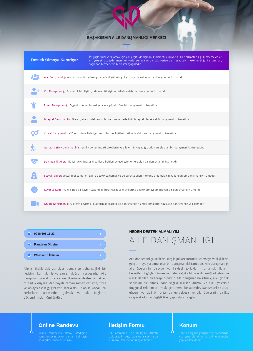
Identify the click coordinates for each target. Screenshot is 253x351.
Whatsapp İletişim (46, 255)
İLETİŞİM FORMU (147, 333)
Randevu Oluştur (46, 244)
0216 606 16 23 (44, 233)
